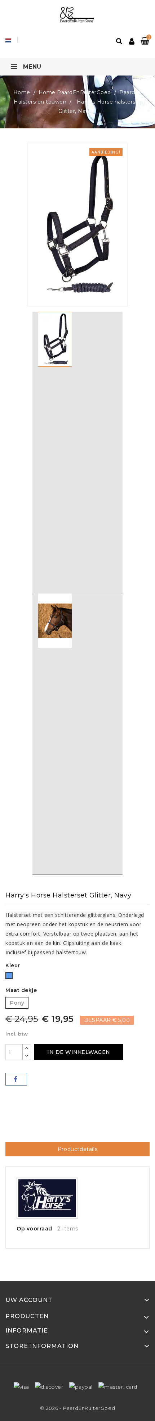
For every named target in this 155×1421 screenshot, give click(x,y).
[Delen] (16, 1079)
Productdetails (77, 1149)
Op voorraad (34, 1228)
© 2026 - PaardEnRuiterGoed (77, 1408)
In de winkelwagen (78, 1052)
